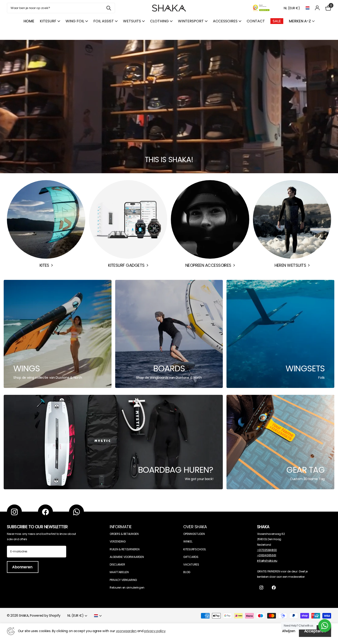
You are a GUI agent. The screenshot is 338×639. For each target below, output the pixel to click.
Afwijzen (288, 631)
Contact (256, 21)
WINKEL (187, 541)
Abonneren (22, 567)
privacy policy (154, 631)
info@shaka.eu (267, 561)
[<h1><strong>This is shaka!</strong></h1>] (169, 106)
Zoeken (108, 8)
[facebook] (45, 511)
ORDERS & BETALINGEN (124, 534)
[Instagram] (14, 511)
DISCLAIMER (117, 564)
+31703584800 (267, 550)
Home (28, 21)
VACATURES (191, 564)
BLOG (186, 572)
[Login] (317, 8)
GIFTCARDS (190, 557)
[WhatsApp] (76, 511)
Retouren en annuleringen (127, 587)
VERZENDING (118, 541)
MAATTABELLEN (119, 572)
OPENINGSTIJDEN (194, 534)
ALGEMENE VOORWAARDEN (127, 557)
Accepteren (315, 631)
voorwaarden (126, 631)
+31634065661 (266, 555)
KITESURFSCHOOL (194, 549)
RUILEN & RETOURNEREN (124, 549)
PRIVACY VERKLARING (123, 580)
